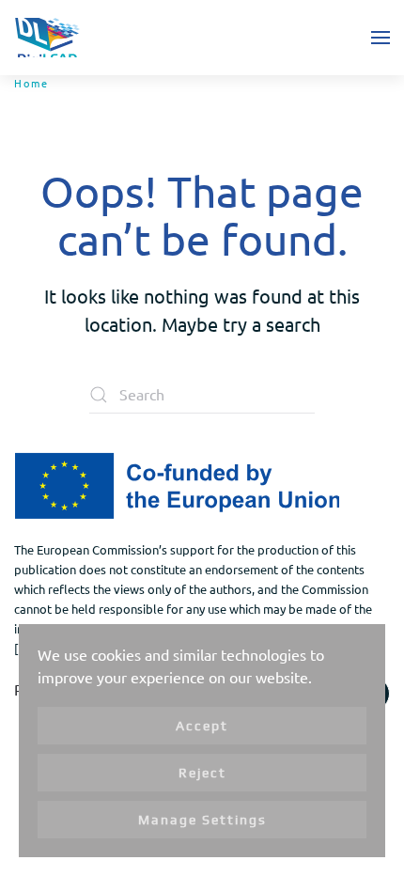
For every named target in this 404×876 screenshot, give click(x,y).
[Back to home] (47, 37)
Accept (202, 725)
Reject (202, 772)
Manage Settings (202, 819)
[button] (380, 37)
